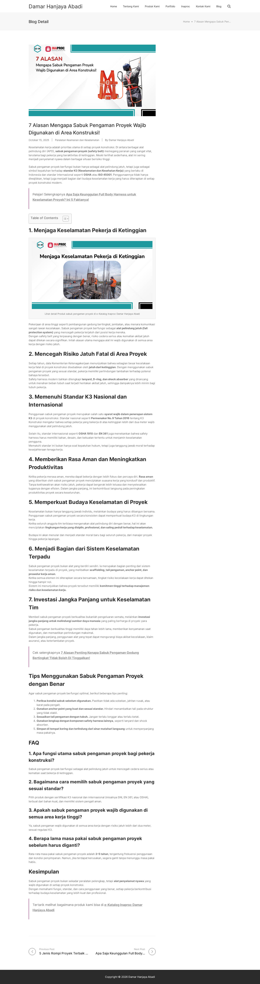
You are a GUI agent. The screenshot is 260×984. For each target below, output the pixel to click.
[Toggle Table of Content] (64, 219)
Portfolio (170, 6)
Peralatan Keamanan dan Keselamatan (77, 139)
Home (113, 6)
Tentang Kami (131, 6)
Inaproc (185, 6)
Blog (218, 6)
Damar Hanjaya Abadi (55, 6)
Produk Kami (152, 6)
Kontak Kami (203, 6)
